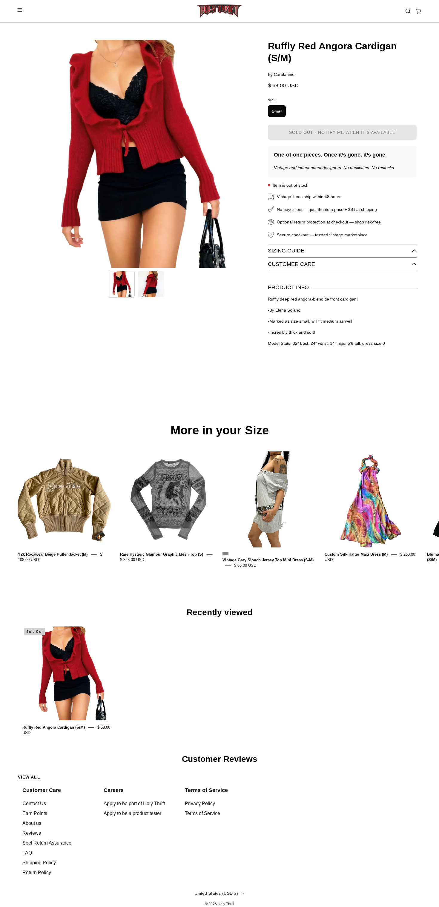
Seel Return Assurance (46, 842)
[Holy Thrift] (219, 11)
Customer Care (291, 264)
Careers (114, 790)
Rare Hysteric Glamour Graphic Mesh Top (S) (161, 554)
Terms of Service (206, 790)
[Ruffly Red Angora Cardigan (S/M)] (121, 284)
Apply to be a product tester (132, 813)
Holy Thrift (226, 904)
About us (31, 823)
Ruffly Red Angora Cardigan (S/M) (53, 727)
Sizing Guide (286, 251)
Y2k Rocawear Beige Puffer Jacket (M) (53, 554)
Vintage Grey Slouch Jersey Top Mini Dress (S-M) (268, 560)
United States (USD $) (216, 893)
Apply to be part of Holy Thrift (134, 803)
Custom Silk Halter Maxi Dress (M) (356, 554)
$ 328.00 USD (132, 559)
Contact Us (34, 803)
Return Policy (36, 872)
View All (29, 777)
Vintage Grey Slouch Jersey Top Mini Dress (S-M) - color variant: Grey (225, 553)
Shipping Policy (39, 862)
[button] (408, 11)
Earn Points (34, 813)
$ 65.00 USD (245, 565)
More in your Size (220, 430)
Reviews (31, 833)
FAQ (27, 852)
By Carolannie (281, 74)
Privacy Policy (200, 803)
